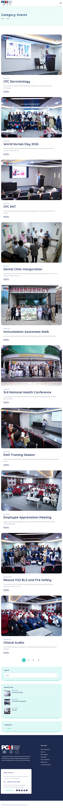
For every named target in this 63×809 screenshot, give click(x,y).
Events (8, 728)
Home (2, 18)
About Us (43, 752)
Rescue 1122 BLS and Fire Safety (27, 580)
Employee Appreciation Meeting (27, 517)
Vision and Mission (45, 759)
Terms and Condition (46, 764)
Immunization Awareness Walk (26, 332)
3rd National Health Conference (27, 392)
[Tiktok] (27, 790)
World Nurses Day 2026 (20, 144)
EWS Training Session (19, 455)
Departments (44, 762)
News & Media (44, 754)
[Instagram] (19, 790)
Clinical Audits (13, 642)
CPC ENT (9, 206)
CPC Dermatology (16, 81)
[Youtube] (24, 790)
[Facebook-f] (17, 790)
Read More (6, 91)
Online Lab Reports (45, 749)
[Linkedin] (22, 790)
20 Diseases (44, 757)
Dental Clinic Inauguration (22, 269)
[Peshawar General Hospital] (6, 3)
